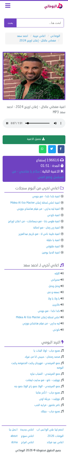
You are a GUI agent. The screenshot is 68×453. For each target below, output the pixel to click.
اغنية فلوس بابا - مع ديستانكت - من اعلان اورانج (34, 221)
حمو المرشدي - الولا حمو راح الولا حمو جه (37, 386)
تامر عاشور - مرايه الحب (47, 405)
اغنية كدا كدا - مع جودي (46, 196)
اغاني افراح (27, 442)
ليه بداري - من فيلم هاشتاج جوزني (41, 323)
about (14, 436)
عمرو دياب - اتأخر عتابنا (48, 392)
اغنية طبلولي (53, 246)
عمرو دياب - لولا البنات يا (46, 350)
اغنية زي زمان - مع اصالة (46, 227)
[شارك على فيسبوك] (61, 149)
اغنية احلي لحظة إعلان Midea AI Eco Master (35, 202)
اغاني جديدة (27, 429)
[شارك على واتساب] (42, 149)
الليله (57, 273)
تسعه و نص (53, 292)
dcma (14, 442)
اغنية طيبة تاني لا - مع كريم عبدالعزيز (39, 234)
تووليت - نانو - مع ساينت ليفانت (43, 380)
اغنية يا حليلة (53, 240)
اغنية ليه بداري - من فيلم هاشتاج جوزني (38, 209)
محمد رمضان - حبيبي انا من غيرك (42, 357)
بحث (10, 22)
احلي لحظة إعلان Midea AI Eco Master (38, 317)
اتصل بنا (13, 429)
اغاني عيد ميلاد (55, 442)
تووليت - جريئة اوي (49, 399)
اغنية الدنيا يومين (51, 252)
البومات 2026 (55, 436)
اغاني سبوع (27, 436)
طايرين (56, 304)
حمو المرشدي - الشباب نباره (45, 374)
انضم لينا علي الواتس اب (50, 429)
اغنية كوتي (53, 215)
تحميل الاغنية (34, 139)
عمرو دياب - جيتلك (50, 411)
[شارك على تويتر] (52, 149)
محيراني (55, 280)
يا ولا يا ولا (54, 298)
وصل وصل (54, 286)
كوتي (56, 330)
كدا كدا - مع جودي (49, 311)
